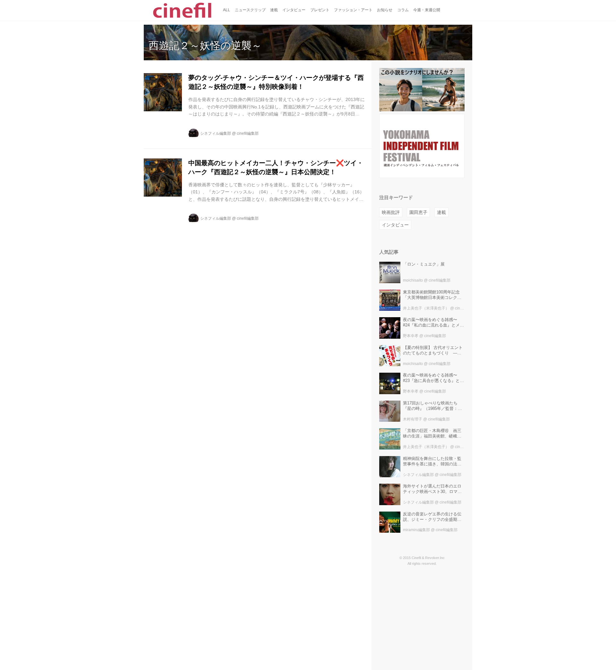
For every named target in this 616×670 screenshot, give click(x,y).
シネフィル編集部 (215, 133)
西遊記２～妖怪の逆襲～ (205, 45)
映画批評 (391, 212)
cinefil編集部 (248, 133)
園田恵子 (418, 212)
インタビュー (395, 224)
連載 (441, 212)
